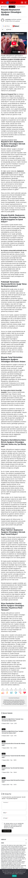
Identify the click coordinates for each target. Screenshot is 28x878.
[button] (22, 2)
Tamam (14, 875)
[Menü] (2, 2)
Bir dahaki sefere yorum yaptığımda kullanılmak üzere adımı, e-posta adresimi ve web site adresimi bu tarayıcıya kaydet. (13, 825)
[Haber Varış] (10, 2)
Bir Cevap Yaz (7, 794)
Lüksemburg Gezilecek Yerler (9, 140)
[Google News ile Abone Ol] (6, 26)
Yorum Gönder (6, 831)
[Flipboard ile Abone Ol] (16, 26)
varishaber (8, 19)
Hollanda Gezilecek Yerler (8, 528)
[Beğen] (2, 29)
